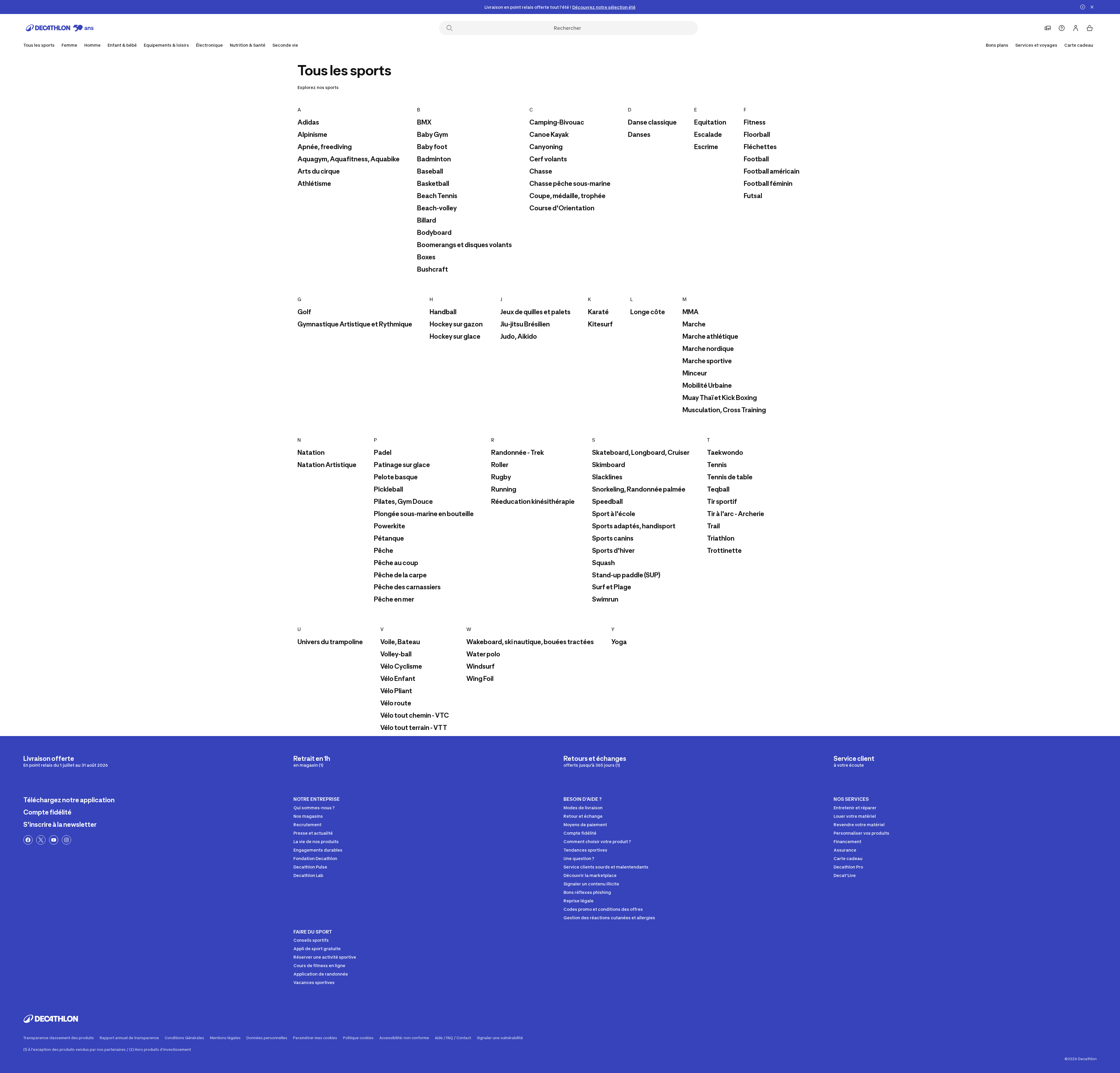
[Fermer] (1092, 7)
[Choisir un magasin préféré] (1048, 28)
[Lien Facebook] (28, 840)
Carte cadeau (1078, 45)
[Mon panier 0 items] (1090, 28)
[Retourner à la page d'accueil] (59, 28)
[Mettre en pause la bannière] (1082, 7)
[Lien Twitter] (41, 840)
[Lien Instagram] (66, 840)
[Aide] (1062, 28)
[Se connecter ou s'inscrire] (1076, 28)
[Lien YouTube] (53, 840)
